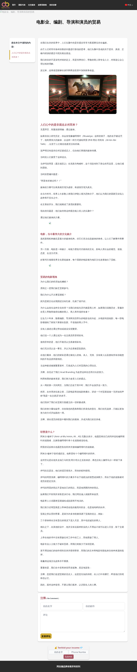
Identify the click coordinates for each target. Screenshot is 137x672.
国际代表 (21, 5)
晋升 (14, 5)
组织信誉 (53, 5)
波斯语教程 (42, 5)
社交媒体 (31, 5)
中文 (129, 5)
